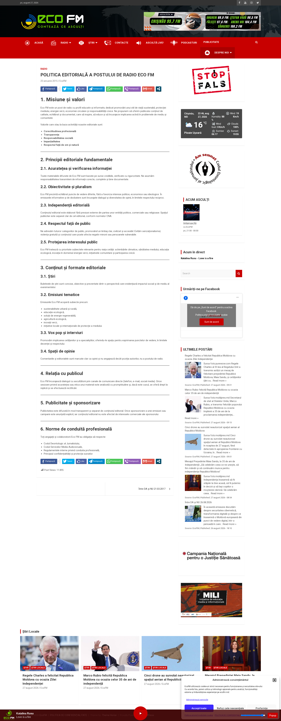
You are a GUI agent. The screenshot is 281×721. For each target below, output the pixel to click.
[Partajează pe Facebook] (48, 88)
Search (239, 273)
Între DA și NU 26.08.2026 (198, 502)
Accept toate (199, 708)
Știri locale (38, 668)
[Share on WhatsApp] (114, 88)
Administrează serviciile (197, 700)
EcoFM (63, 81)
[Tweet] (68, 88)
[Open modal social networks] (158, 88)
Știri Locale (30, 631)
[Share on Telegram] (96, 88)
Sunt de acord (211, 322)
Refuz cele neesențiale (230, 708)
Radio (43, 69)
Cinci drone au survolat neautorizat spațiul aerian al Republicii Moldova (212, 429)
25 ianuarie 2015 (49, 81)
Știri (26, 668)
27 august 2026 (31, 688)
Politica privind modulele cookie (211, 315)
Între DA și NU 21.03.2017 (152, 488)
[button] (274, 680)
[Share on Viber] (132, 88)
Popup (272, 715)
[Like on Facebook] (81, 88)
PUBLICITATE (211, 42)
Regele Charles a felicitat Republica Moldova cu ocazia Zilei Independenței (210, 357)
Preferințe (262, 708)
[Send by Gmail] (148, 88)
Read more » (219, 380)
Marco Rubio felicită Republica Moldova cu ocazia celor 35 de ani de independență (211, 391)
